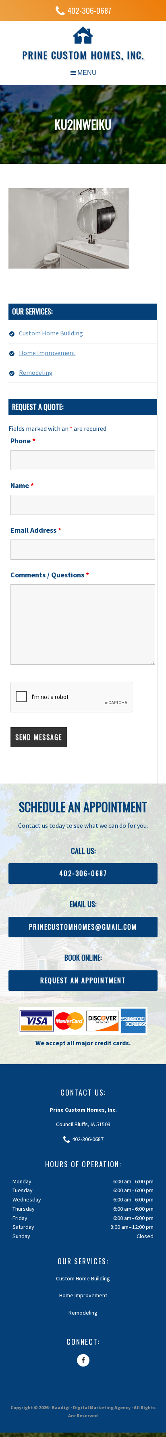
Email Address (35, 530)
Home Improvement (47, 353)
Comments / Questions (49, 574)
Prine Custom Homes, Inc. (83, 55)
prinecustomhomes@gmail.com (83, 927)
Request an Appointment (83, 980)
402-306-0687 (89, 10)
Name (22, 485)
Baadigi (61, 1407)
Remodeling (36, 372)
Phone (22, 440)
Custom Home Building (51, 333)
